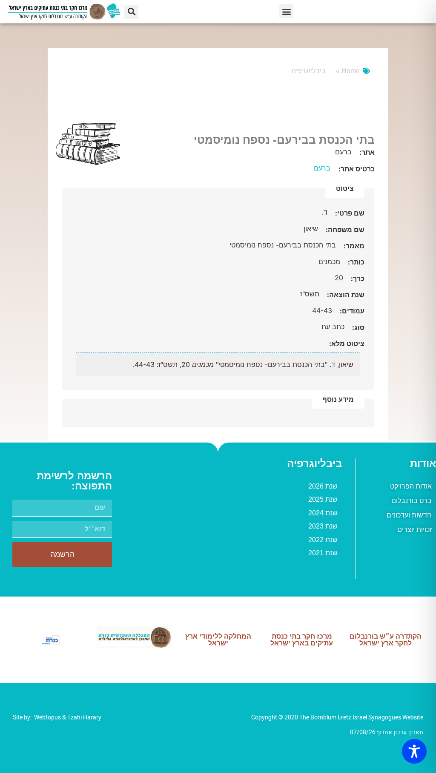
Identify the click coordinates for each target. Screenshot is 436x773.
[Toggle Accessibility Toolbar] (414, 751)
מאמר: (353, 245)
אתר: (366, 152)
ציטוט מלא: (346, 343)
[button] (286, 11)
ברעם (322, 168)
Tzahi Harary (84, 717)
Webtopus (47, 717)
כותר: (355, 262)
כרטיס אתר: (356, 168)
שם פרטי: (348, 213)
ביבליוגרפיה (309, 70)
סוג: (357, 327)
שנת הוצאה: (344, 294)
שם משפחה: (344, 229)
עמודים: (351, 310)
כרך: (356, 278)
